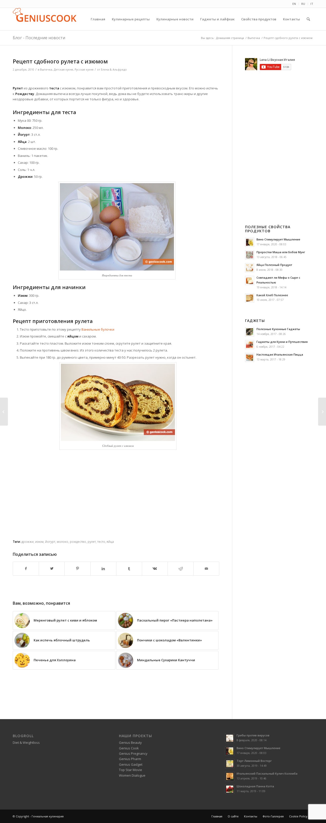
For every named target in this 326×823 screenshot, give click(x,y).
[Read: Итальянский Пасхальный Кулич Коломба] (229, 776)
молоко (62, 541)
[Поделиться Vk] (155, 568)
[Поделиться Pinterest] (77, 568)
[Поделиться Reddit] (180, 568)
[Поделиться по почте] (206, 568)
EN (294, 4)
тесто (101, 541)
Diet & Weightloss (26, 742)
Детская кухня (63, 69)
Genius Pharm (130, 759)
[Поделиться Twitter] (51, 568)
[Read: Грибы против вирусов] (229, 738)
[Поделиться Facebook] (26, 568)
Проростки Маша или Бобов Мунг (280, 252)
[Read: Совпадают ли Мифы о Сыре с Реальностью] (249, 280)
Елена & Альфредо (114, 69)
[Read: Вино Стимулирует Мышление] (249, 242)
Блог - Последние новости (39, 38)
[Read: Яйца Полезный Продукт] (249, 267)
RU (303, 4)
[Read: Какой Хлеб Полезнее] (249, 298)
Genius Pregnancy (133, 753)
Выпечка (46, 69)
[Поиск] (308, 19)
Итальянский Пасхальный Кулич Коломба (267, 773)
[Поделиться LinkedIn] (103, 568)
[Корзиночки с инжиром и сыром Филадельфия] (322, 412)
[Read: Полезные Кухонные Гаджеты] (249, 331)
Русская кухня (84, 69)
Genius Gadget (130, 764)
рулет (92, 541)
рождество (78, 541)
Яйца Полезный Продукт (274, 265)
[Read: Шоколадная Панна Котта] (229, 789)
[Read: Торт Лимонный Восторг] (229, 763)
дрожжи (27, 541)
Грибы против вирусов (253, 735)
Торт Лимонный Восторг (254, 761)
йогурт (50, 541)
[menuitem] (294, 4)
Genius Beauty (130, 742)
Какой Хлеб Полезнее (272, 295)
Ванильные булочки (98, 329)
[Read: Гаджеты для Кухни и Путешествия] (249, 344)
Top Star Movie (130, 769)
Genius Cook (129, 748)
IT (311, 4)
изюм (39, 541)
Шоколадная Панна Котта (255, 786)
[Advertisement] (116, 79)
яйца (110, 541)
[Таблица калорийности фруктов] (4, 412)
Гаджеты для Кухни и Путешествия (282, 342)
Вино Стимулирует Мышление (278, 239)
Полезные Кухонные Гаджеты (278, 329)
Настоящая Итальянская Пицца (279, 354)
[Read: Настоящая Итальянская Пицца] (249, 357)
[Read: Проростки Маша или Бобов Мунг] (249, 255)
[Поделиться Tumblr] (129, 568)
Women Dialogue (132, 775)
